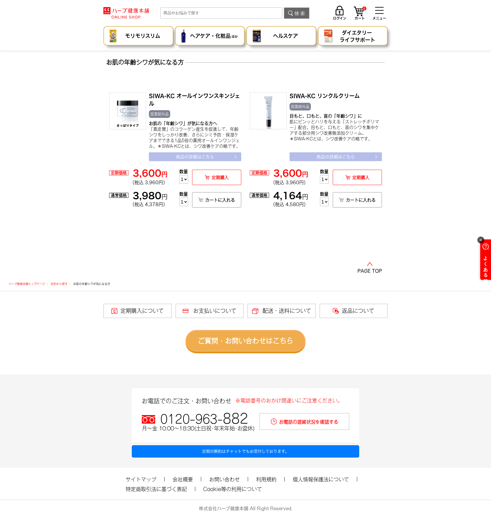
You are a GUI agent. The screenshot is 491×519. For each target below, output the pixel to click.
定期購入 (220, 177)
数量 (183, 172)
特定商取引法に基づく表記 (156, 489)
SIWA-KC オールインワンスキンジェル (194, 99)
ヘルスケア (285, 35)
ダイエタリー (357, 36)
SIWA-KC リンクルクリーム (325, 96)
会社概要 (182, 479)
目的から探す (59, 283)
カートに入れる (220, 200)
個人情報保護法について (321, 479)
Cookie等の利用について (232, 489)
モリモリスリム (142, 35)
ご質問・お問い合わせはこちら (245, 340)
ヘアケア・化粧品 (214, 35)
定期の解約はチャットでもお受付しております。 (245, 451)
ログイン (339, 18)
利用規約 (266, 479)
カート (360, 14)
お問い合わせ (224, 479)
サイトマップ (141, 479)
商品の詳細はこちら (195, 157)
